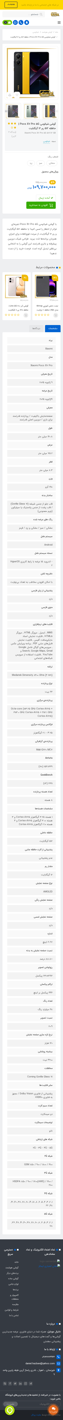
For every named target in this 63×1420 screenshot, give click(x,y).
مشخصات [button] (52, 328)
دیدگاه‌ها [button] (36, 328)
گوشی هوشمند (12, 1267)
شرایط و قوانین (12, 1310)
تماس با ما (14, 1315)
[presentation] (56, 111)
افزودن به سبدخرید (38, 205)
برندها (16, 1289)
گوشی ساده (13, 1278)
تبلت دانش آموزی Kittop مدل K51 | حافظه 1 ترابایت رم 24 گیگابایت (47, 310)
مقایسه (15, 1304)
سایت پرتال (36, 1415)
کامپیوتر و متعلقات (14, 1297)
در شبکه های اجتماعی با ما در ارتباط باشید (40, 5)
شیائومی (46, 141)
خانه (17, 1262)
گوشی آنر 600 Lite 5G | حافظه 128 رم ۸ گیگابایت (18, 308)
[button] (26, 22)
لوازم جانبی (13, 1284)
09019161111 (11, 4)
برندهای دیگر (13, 1273)
